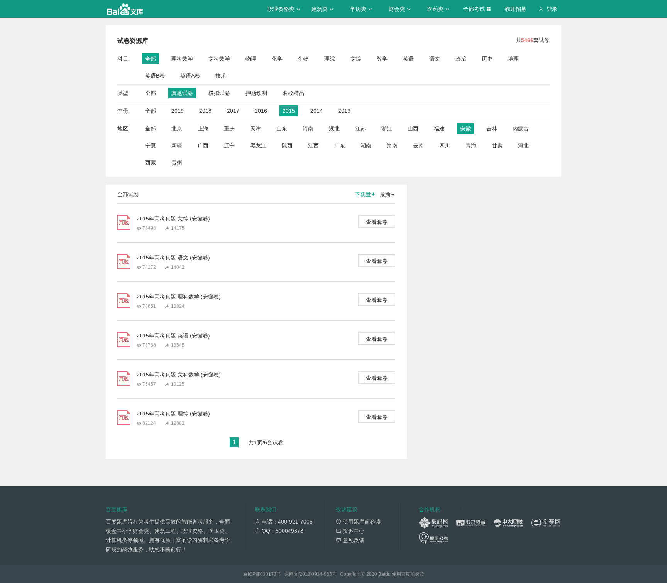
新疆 (176, 145)
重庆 (229, 128)
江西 (313, 145)
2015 (289, 111)
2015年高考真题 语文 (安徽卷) (173, 257)
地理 (513, 59)
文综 (355, 59)
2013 (344, 111)
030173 (268, 574)
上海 (203, 128)
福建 (439, 128)
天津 (255, 128)
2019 (177, 111)
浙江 (386, 128)
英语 (408, 59)
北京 (176, 128)
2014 (316, 111)
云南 (418, 145)
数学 (382, 59)
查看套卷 (377, 222)
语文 (434, 59)
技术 (220, 76)
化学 (277, 59)
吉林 (491, 128)
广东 (339, 145)
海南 (392, 145)
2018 (205, 111)
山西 (413, 128)
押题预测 (256, 93)
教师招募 (515, 9)
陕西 (287, 145)
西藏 (150, 162)
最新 (385, 194)
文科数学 (219, 59)
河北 (523, 145)
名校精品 (293, 93)
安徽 (465, 128)
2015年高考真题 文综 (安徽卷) (173, 218)
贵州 (176, 162)
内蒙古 (521, 128)
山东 (281, 128)
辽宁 (229, 145)
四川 (444, 145)
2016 (261, 111)
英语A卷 (190, 76)
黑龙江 (258, 145)
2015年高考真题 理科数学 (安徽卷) (179, 296)
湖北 (334, 128)
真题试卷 (182, 93)
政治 (460, 59)
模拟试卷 (219, 93)
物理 (250, 59)
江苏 (360, 128)
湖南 (366, 145)
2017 (233, 111)
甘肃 (497, 145)
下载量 (363, 194)
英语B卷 (155, 76)
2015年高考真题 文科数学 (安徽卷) (179, 374)
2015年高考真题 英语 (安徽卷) (173, 335)
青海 (471, 145)
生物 (303, 59)
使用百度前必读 (408, 574)
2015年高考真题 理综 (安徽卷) (173, 413)
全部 (150, 59)
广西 (203, 145)
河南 (308, 128)
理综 (329, 59)
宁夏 (150, 145)
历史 (487, 59)
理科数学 (182, 59)
